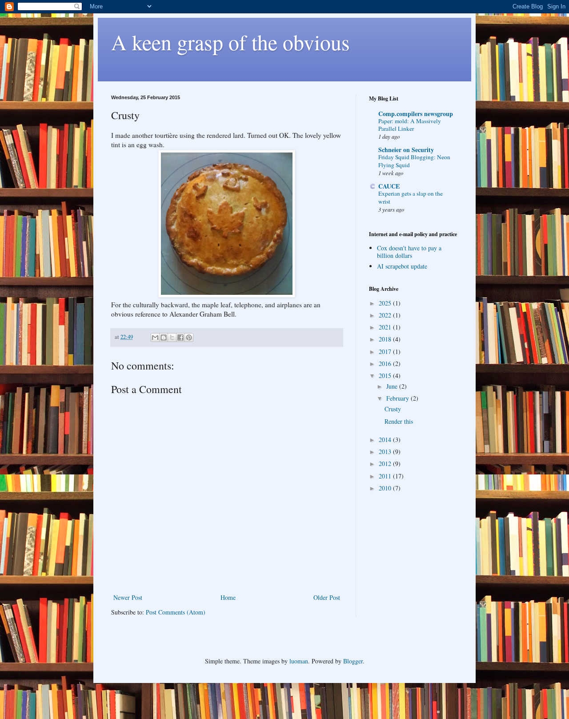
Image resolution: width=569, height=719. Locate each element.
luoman (298, 661)
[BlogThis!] (163, 337)
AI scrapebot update (402, 266)
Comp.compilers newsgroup (415, 113)
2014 (386, 439)
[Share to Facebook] (180, 337)
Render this (399, 421)
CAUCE (389, 186)
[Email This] (155, 337)
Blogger (353, 661)
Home (228, 597)
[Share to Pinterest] (188, 337)
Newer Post (127, 597)
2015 (386, 375)
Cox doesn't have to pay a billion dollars (409, 252)
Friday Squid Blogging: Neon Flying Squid (414, 161)
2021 (386, 327)
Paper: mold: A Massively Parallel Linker (409, 125)
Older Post (326, 597)
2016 (386, 363)
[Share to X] (172, 337)
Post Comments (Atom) (175, 612)
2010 (386, 488)
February (398, 398)
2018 (386, 339)
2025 (386, 303)
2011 (386, 476)
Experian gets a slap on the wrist (410, 197)
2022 (386, 315)
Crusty (393, 409)
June (392, 386)
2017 (386, 351)
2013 (386, 451)
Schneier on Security (406, 149)
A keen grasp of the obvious (230, 42)
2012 (386, 463)
